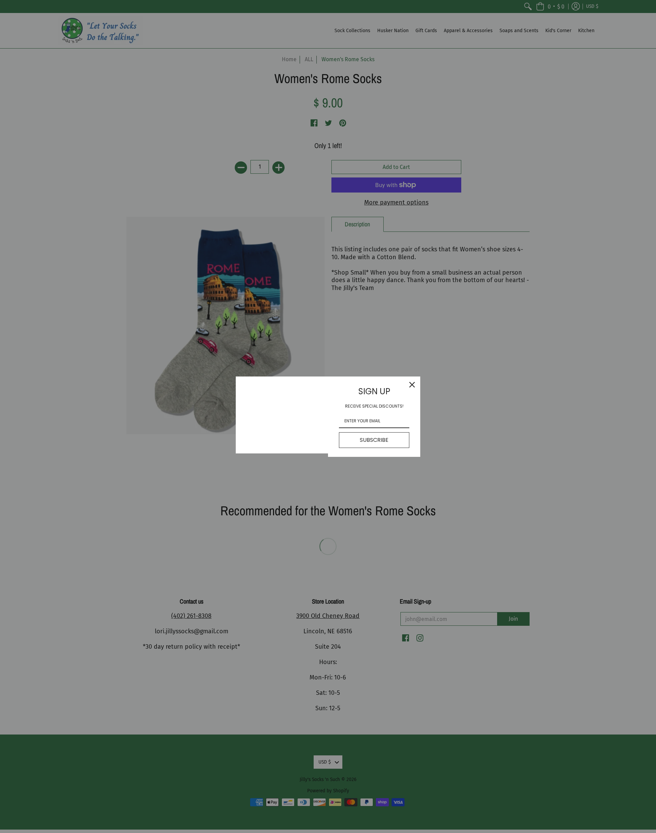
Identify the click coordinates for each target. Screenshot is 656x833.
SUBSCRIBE (374, 440)
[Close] (412, 384)
